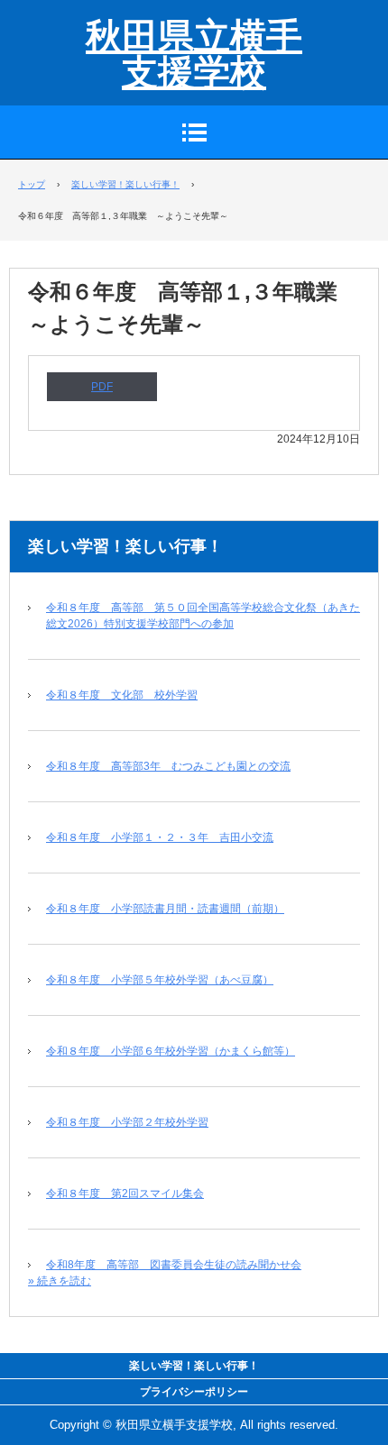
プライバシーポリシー (194, 1392)
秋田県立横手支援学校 (194, 54)
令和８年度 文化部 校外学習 (122, 695)
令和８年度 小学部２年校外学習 (127, 1122)
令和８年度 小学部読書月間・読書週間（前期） (165, 908)
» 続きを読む (59, 1281)
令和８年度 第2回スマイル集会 (125, 1193)
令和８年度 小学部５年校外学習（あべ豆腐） (159, 980)
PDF (102, 386)
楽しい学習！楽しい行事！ (125, 546)
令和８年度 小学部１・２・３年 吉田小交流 (159, 837)
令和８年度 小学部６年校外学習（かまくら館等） (170, 1051)
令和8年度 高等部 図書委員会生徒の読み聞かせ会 (173, 1264)
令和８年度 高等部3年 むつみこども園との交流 (168, 766)
